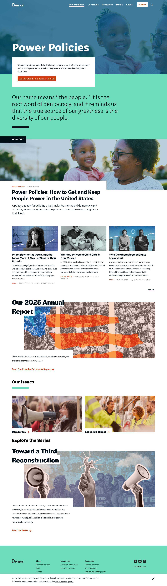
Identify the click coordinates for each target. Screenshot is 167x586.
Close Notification (150, 580)
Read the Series (20, 530)
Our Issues (93, 4)
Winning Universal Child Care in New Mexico (81, 256)
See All (151, 289)
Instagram (144, 561)
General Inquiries (92, 564)
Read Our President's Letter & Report (31, 369)
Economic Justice (95, 432)
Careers (39, 571)
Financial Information (69, 564)
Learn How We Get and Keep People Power (37, 78)
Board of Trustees (43, 564)
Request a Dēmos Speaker (95, 571)
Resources (107, 4)
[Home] (18, 7)
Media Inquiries (91, 568)
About (129, 4)
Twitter (140, 561)
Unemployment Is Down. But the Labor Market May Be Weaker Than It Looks (34, 257)
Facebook (135, 561)
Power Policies (76, 4)
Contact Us (89, 561)
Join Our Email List (68, 568)
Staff (38, 568)
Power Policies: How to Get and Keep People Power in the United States (56, 195)
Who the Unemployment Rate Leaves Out (127, 256)
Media (119, 4)
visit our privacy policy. (64, 581)
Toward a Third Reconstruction (35, 455)
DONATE (142, 4)
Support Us (65, 561)
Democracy (19, 432)
